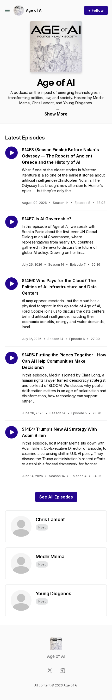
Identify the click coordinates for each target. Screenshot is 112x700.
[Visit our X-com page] (49, 670)
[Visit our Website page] (62, 670)
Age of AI (34, 10)
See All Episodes (56, 497)
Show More (56, 114)
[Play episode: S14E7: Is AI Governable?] (11, 222)
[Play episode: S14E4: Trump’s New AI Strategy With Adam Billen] (11, 432)
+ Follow (96, 10)
